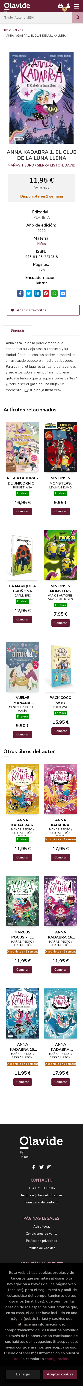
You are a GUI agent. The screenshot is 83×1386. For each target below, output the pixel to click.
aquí (17, 1358)
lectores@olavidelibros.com (41, 1195)
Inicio (7, 30)
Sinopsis (18, 330)
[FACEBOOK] (33, 1167)
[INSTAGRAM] (49, 1167)
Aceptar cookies (60, 1374)
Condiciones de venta (41, 1233)
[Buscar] (77, 17)
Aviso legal (41, 1226)
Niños (19, 30)
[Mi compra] (60, 6)
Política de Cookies (41, 1248)
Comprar (22, 511)
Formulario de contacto (42, 1202)
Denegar (23, 1374)
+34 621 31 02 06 (42, 1188)
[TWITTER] (41, 1167)
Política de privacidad (41, 1241)
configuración (56, 1358)
